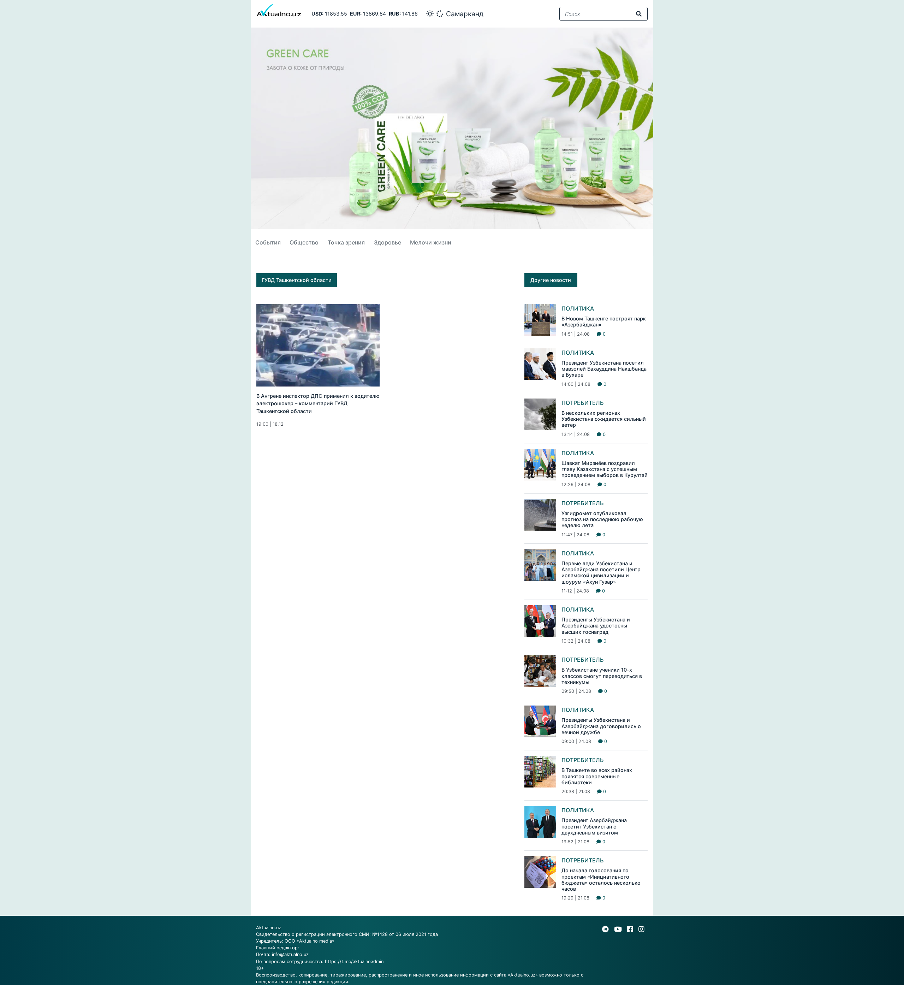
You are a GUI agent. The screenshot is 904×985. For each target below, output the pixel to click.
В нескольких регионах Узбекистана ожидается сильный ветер (603, 419)
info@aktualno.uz (290, 954)
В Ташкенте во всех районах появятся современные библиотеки (596, 776)
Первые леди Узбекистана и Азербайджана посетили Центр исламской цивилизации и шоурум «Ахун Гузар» (601, 572)
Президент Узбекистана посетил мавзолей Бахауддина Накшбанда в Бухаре (604, 369)
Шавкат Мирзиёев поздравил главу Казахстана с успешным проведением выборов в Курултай (604, 469)
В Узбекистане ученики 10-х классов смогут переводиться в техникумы (601, 676)
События (268, 242)
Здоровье (387, 242)
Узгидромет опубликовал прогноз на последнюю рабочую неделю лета (602, 519)
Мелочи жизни (430, 242)
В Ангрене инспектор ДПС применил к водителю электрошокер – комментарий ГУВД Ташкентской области (318, 403)
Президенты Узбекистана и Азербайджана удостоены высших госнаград (595, 626)
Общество (304, 242)
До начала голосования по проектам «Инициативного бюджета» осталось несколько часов (601, 879)
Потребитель (582, 402)
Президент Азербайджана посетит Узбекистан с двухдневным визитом (594, 826)
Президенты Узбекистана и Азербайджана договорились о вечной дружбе (601, 726)
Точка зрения (346, 242)
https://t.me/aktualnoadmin (354, 961)
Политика (577, 308)
